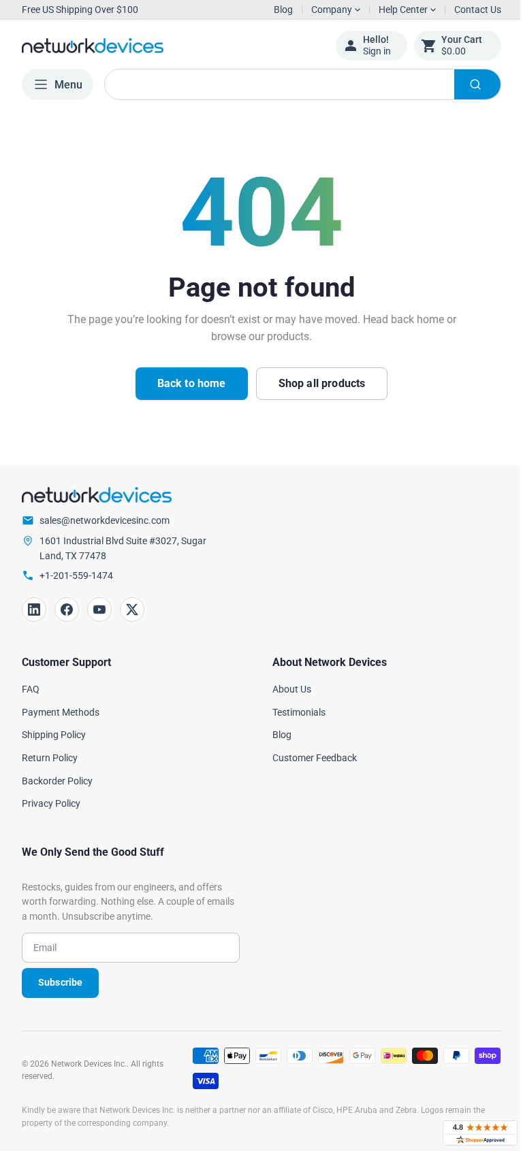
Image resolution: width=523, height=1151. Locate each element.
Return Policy (50, 757)
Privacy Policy (51, 803)
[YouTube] (99, 609)
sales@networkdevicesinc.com (104, 520)
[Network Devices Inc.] (168, 45)
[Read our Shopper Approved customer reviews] (469, 1133)
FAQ (30, 689)
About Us (287, 689)
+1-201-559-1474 (76, 575)
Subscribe (60, 982)
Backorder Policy (57, 780)
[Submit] (467, 84)
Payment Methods (60, 712)
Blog (283, 9)
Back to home (186, 383)
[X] (132, 609)
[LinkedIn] (34, 609)
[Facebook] (66, 609)
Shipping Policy (54, 734)
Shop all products (316, 383)
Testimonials (294, 712)
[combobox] (297, 84)
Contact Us (467, 9)
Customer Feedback (310, 757)
